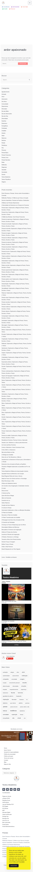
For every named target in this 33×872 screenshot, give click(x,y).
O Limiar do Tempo (6, 507)
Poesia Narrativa (6, 160)
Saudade (4, 169)
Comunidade (5, 104)
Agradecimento (5, 91)
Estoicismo (4, 123)
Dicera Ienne (5, 490)
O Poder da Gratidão (7, 512)
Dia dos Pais (5, 116)
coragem (22, 679)
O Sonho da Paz (6, 493)
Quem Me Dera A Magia (8, 495)
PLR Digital (5, 806)
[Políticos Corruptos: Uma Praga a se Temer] (16, 632)
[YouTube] (11, 789)
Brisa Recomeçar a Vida (8, 481)
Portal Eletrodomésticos (8, 826)
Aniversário (4, 99)
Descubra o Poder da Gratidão (9, 515)
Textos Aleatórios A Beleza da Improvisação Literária (15, 471)
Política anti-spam (8, 756)
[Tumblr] (14, 789)
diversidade (15, 686)
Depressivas (5, 106)
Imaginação (18, 696)
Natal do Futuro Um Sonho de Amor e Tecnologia (14, 478)
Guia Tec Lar (5, 820)
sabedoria (22, 710)
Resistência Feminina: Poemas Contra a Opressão (14, 440)
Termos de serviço (8, 758)
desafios (24, 682)
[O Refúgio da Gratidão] (16, 612)
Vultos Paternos (6, 502)
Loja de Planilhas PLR (8, 804)
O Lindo (4, 488)
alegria (12, 672)
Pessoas (4, 150)
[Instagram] (7, 789)
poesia (5, 706)
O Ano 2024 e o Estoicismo (8, 449)
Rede (3, 162)
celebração (24, 675)
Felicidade (4, 128)
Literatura (21, 699)
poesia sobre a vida (24, 706)
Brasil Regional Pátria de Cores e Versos (12, 476)
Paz (3, 147)
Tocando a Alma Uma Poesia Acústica (11, 539)
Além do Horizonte (6, 498)
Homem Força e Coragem (8, 541)
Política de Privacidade (18, 862)
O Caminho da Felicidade (8, 522)
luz (27, 699)
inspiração (6, 699)
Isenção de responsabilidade (11, 752)
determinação (6, 686)
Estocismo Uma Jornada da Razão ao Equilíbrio (14, 464)
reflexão (5, 710)
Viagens (4, 181)
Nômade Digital (6, 812)
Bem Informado (6, 822)
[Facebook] (3, 789)
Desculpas (4, 108)
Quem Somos (7, 750)
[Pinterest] (18, 789)
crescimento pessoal (14, 682)
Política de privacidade (9, 754)
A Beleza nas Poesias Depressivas (10, 202)
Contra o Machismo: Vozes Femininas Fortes (13, 447)
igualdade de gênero (8, 696)
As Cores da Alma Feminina (9, 445)
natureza (5, 703)
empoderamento (14, 689)
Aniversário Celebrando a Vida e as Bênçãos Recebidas (16, 510)
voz (25, 718)
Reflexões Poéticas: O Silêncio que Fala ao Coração (15, 198)
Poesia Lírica (5, 157)
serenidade (6, 714)
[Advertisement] (16, 27)
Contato (6, 760)
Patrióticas (4, 145)
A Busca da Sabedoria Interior (9, 483)
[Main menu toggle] (29, 2)
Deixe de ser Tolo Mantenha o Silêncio (11, 457)
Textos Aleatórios (6, 177)
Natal (3, 135)
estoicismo (5, 692)
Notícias (4, 140)
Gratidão (4, 130)
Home (5, 748)
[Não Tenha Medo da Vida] (16, 592)
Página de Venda (6, 796)
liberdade (14, 699)
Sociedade (4, 172)
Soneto (3, 174)
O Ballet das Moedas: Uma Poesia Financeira (13, 217)
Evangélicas (5, 125)
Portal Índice (5, 824)
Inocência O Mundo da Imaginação (10, 534)
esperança (23, 689)
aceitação (5, 672)
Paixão (3, 142)
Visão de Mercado (7, 814)
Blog (5, 762)
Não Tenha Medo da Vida (9, 601)
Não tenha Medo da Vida (8, 452)
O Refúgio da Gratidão (7, 454)
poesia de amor (13, 706)
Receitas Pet (5, 818)
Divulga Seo (5, 816)
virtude (19, 718)
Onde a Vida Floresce (7, 546)
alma (18, 672)
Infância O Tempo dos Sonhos (9, 532)
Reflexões (4, 164)
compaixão (6, 679)
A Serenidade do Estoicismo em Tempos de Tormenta (15, 205)
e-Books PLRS (6, 798)
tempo (21, 714)
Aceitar (14, 865)
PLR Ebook (5, 808)
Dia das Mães (5, 111)
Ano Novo (4, 101)
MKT (3, 810)
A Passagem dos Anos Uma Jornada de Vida (13, 520)
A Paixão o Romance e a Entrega (10, 537)
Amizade (4, 94)
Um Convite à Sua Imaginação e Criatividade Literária (15, 485)
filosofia (13, 692)
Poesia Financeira (6, 155)
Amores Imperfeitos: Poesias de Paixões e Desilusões (15, 200)
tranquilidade (6, 718)
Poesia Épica (5, 152)
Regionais (4, 167)
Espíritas (4, 121)
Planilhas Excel (6, 800)
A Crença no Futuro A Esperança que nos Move (14, 524)
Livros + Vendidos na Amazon (9, 557)
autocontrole (15, 675)
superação (14, 714)
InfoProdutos (5, 802)
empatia (5, 689)
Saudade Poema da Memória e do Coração (13, 473)
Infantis (3, 133)
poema (20, 703)
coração (4, 682)
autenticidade (6, 675)
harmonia (20, 692)
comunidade (14, 679)
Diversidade (5, 118)
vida (13, 718)
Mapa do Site (7, 764)
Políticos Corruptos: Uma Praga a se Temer (14, 641)
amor (23, 672)
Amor (3, 96)
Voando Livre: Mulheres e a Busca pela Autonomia (14, 442)
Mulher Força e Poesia (7, 544)
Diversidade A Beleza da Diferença (10, 527)
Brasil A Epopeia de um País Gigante (11, 549)
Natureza (4, 138)
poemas (27, 703)
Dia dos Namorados (7, 113)
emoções (23, 686)
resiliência (13, 711)
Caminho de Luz (6, 500)
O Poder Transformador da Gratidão (11, 517)
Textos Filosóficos (6, 179)
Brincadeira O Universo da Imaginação (11, 529)
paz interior (13, 703)
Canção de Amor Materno (8, 505)
